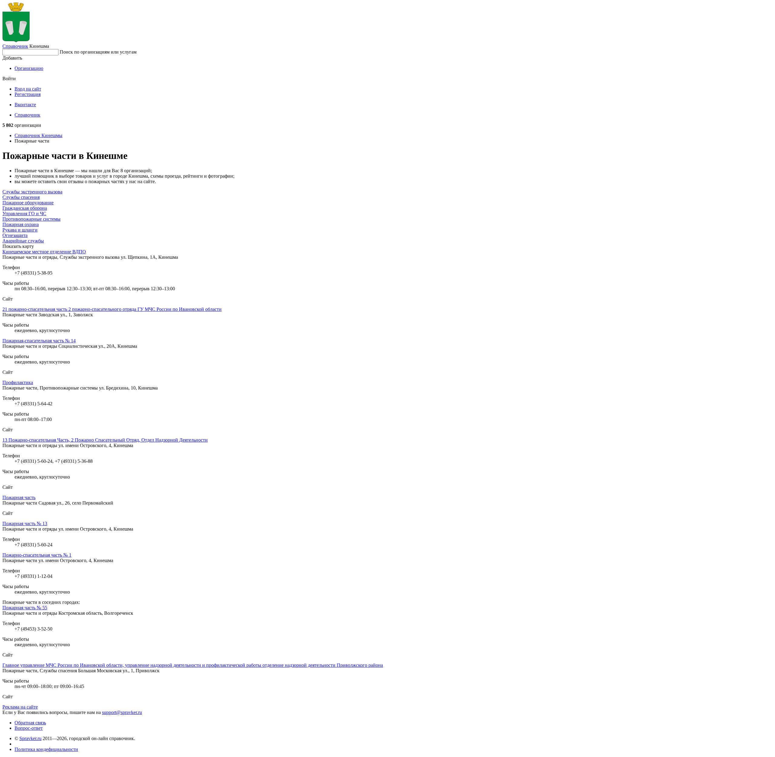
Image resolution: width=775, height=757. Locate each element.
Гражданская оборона (24, 208)
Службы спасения (21, 197)
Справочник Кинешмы (38, 135)
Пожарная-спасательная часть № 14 (39, 340)
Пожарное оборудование (28, 202)
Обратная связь (30, 722)
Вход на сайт (28, 88)
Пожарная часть (18, 497)
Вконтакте (25, 104)
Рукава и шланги (20, 229)
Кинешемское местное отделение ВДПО (44, 251)
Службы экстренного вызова (32, 191)
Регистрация (28, 94)
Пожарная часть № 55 (24, 607)
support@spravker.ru (122, 712)
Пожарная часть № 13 (24, 523)
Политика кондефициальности (46, 749)
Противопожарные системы (31, 219)
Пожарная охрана (20, 224)
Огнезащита (15, 235)
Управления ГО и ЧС (24, 213)
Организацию (29, 68)
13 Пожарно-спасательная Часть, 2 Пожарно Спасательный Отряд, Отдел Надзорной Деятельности (105, 440)
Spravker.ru (30, 738)
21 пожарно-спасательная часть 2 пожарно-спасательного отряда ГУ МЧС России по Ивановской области (112, 309)
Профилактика (17, 382)
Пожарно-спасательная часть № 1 (36, 555)
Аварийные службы (23, 240)
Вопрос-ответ (29, 728)
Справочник (15, 46)
